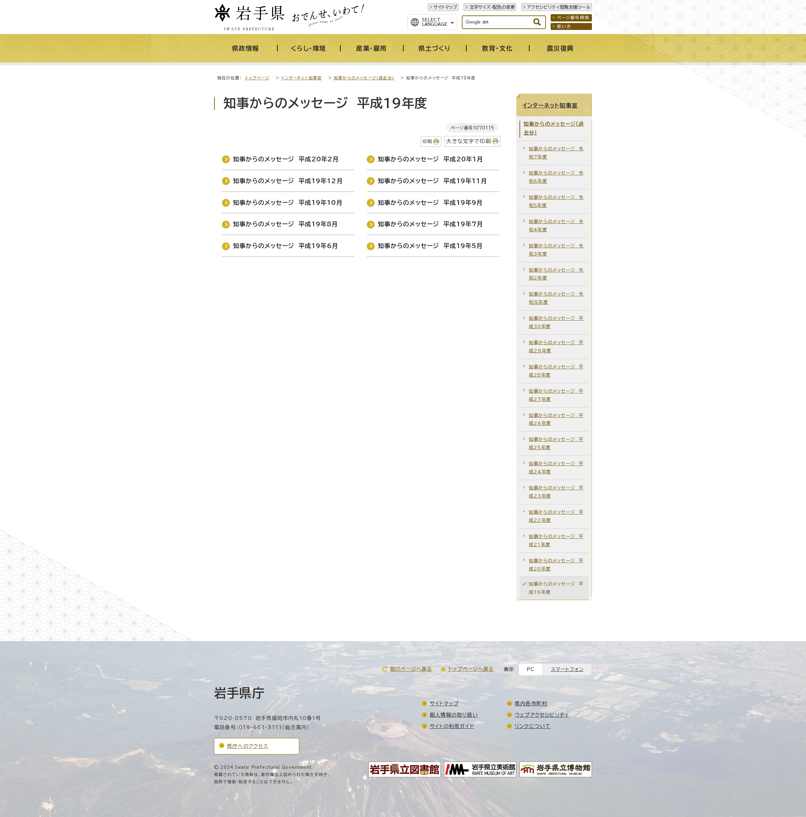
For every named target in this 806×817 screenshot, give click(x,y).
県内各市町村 (531, 703)
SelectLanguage (434, 22)
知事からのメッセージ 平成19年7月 (430, 224)
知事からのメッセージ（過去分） (364, 78)
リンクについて (533, 726)
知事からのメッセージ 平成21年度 (556, 540)
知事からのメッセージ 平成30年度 (556, 322)
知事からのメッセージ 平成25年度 (556, 443)
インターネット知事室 (301, 78)
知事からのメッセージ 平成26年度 (556, 419)
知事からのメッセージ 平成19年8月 (285, 224)
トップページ (257, 78)
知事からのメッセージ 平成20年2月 (286, 159)
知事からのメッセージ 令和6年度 (556, 177)
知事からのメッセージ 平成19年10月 (288, 203)
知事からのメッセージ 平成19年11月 (432, 181)
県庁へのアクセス (248, 746)
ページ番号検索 (573, 17)
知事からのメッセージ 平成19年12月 (288, 181)
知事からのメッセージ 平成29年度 (556, 346)
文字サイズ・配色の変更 (492, 7)
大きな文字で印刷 (468, 141)
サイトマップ (445, 7)
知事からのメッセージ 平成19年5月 (430, 246)
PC (531, 669)
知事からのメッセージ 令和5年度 (556, 201)
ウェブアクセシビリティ (542, 714)
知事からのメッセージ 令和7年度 (556, 152)
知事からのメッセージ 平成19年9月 (430, 203)
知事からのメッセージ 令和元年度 (556, 298)
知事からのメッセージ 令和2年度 (556, 274)
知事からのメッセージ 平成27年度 (556, 395)
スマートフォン (567, 669)
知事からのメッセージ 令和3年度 (556, 249)
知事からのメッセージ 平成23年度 (556, 491)
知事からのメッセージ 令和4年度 (556, 225)
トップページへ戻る (471, 668)
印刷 (427, 141)
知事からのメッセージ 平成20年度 (556, 564)
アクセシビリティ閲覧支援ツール (558, 7)
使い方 (564, 26)
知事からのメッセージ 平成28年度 (556, 370)
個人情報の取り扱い (454, 714)
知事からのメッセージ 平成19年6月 (285, 246)
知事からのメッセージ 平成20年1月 (430, 159)
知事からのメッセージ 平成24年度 (556, 467)
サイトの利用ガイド (452, 726)
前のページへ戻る (411, 668)
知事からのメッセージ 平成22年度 (556, 516)
